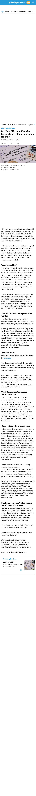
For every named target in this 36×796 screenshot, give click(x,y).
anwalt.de (7, 358)
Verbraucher (22, 125)
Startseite (4, 125)
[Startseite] (16, 2)
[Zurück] (2, 11)
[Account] (33, 2)
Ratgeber (12, 125)
